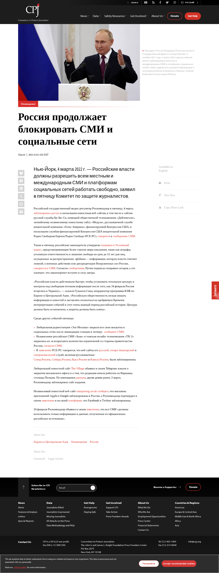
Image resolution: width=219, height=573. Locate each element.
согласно (49, 346)
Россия (94, 442)
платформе (75, 400)
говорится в (41, 268)
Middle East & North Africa (188, 516)
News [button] (83, 16)
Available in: (166, 167)
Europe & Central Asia (186, 511)
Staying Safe (90, 511)
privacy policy (20, 567)
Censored (39, 459)
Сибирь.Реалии (61, 359)
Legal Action (55, 459)
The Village (77, 368)
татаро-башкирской (122, 350)
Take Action (112, 511)
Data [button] (96, 16)
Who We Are (144, 511)
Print (166, 183)
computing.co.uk (86, 391)
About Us (143, 502)
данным (81, 377)
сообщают (110, 332)
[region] (109, 564)
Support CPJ (112, 507)
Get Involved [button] (138, 16)
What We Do (144, 507)
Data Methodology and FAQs (60, 525)
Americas (179, 507)
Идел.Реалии (80, 359)
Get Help (193, 15)
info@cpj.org (194, 541)
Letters (21, 516)
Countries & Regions (187, 502)
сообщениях (120, 236)
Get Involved (114, 502)
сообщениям (76, 268)
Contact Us (143, 529)
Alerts (21, 507)
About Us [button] (157, 16)
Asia (177, 525)
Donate (175, 15)
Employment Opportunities (152, 516)
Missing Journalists (55, 516)
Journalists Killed (54, 507)
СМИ (131, 236)
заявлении (45, 350)
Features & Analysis (27, 511)
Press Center (144, 520)
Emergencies (90, 507)
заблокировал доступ (47, 213)
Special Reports (26, 520)
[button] (197, 2)
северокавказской (44, 355)
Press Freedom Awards (117, 516)
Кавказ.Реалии (99, 359)
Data (49, 502)
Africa (178, 520)
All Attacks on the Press (58, 520)
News (21, 502)
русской (104, 350)
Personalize (149, 563)
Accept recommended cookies (179, 563)
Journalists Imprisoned (57, 511)
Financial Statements (148, 525)
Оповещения (28, 104)
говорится (104, 236)
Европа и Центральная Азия (51, 442)
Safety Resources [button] (114, 16)
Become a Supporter (165, 487)
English (163, 171)
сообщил (102, 391)
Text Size (169, 195)
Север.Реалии (42, 359)
